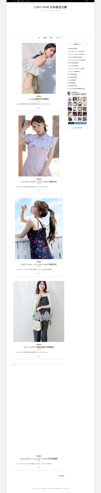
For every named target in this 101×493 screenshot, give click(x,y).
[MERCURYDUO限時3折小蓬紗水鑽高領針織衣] (80, 99)
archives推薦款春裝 (72, 80)
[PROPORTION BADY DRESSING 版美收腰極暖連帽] (85, 109)
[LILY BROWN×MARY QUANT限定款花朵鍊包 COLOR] (70, 119)
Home (14, 1)
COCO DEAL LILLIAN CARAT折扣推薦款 (39, 459)
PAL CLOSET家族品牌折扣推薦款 (39, 347)
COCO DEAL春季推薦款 (73, 65)
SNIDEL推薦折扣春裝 (72, 85)
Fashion (39, 96)
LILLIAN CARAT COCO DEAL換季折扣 (39, 182)
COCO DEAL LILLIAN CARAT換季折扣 (39, 264)
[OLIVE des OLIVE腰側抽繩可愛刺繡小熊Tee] (75, 109)
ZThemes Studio (54, 488)
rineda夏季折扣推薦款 (39, 99)
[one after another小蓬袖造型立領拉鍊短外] (85, 104)
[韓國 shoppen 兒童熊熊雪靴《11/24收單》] (80, 119)
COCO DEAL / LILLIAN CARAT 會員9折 (76, 68)
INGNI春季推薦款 (71, 83)
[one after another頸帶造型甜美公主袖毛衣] (80, 109)
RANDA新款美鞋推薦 (72, 74)
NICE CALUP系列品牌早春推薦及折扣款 (76, 88)
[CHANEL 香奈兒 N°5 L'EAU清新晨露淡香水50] (75, 119)
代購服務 (18, 1)
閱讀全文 (38, 107)
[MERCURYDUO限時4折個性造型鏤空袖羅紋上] (75, 104)
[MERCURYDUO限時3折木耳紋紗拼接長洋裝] (75, 99)
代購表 (22, 1)
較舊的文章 (61, 475)
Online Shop (27, 1)
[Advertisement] (50, 25)
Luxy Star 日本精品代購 (50, 7)
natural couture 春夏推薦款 (73, 71)
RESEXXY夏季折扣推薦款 (73, 62)
